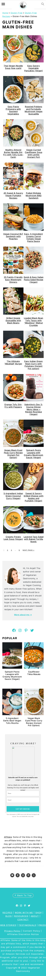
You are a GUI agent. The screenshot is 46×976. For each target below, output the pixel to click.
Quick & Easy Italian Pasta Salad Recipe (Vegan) (34, 279)
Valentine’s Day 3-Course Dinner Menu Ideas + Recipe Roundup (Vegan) (33, 409)
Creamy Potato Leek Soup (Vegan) (13, 538)
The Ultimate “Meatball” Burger (13, 362)
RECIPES (7, 912)
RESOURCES (21, 916)
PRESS (42, 925)
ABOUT (35, 916)
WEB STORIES (8, 925)
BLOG (8, 916)
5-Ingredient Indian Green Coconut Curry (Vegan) (13, 495)
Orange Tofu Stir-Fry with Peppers (13, 405)
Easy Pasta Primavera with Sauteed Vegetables (13, 110)
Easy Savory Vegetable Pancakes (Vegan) (33, 68)
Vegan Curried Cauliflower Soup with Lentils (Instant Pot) (33, 153)
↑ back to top (23, 895)
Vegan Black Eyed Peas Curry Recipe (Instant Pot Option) (13, 454)
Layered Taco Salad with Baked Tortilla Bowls (34, 539)
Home (5, 13)
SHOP (38, 912)
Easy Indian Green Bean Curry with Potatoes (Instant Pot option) (33, 365)
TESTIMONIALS (27, 925)
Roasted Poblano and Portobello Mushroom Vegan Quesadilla (34, 110)
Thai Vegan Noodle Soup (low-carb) (13, 67)
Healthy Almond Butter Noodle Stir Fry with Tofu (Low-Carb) (13, 153)
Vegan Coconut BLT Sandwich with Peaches (13, 236)
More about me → (23, 615)
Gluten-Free (16, 13)
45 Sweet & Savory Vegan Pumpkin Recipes (13, 195)
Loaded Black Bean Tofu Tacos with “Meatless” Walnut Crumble (33, 322)
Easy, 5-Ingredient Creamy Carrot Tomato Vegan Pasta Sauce (33, 237)
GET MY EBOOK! (23, 809)
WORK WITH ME (24, 912)
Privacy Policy (12, 931)
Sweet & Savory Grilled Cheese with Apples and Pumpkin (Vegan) (34, 497)
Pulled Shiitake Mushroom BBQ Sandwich (34, 195)
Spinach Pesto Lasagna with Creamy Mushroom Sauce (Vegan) (33, 454)
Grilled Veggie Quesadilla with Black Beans (13, 320)
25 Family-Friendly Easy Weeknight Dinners (13, 279)
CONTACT (23, 919)
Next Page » (28, 550)
